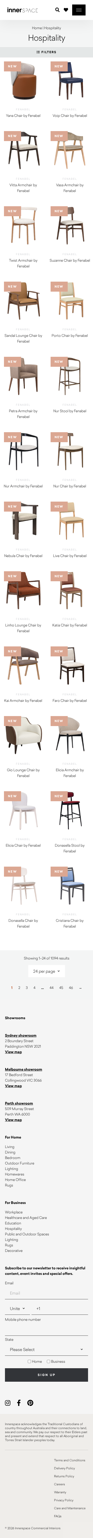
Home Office (15, 1179)
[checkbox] (46, 1361)
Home (37, 27)
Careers (59, 1484)
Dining (10, 1152)
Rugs (9, 1185)
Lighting (11, 1168)
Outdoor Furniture (19, 1163)
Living (9, 1146)
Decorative (14, 1250)
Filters (48, 52)
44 (52, 987)
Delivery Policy (64, 1468)
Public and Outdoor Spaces (27, 1234)
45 (61, 987)
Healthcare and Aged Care (26, 1217)
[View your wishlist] (66, 10)
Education (13, 1223)
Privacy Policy (63, 1500)
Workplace (14, 1212)
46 (71, 987)
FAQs (58, 1516)
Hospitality (13, 1228)
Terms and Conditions (69, 1460)
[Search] (57, 10)
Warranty (60, 1492)
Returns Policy (64, 1476)
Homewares (14, 1174)
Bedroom (12, 1157)
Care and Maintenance (70, 1508)
